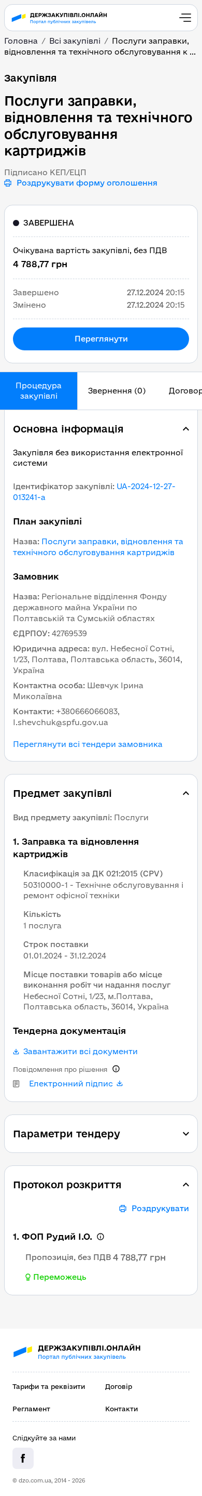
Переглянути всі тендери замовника (88, 744)
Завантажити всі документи (80, 1051)
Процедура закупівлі (39, 390)
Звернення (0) (117, 390)
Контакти (121, 1408)
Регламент (31, 1408)
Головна (21, 40)
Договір (118, 1386)
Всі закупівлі (74, 40)
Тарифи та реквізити (48, 1386)
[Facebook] (23, 1458)
